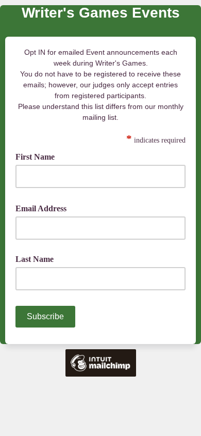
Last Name (34, 259)
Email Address (44, 207)
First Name (38, 156)
